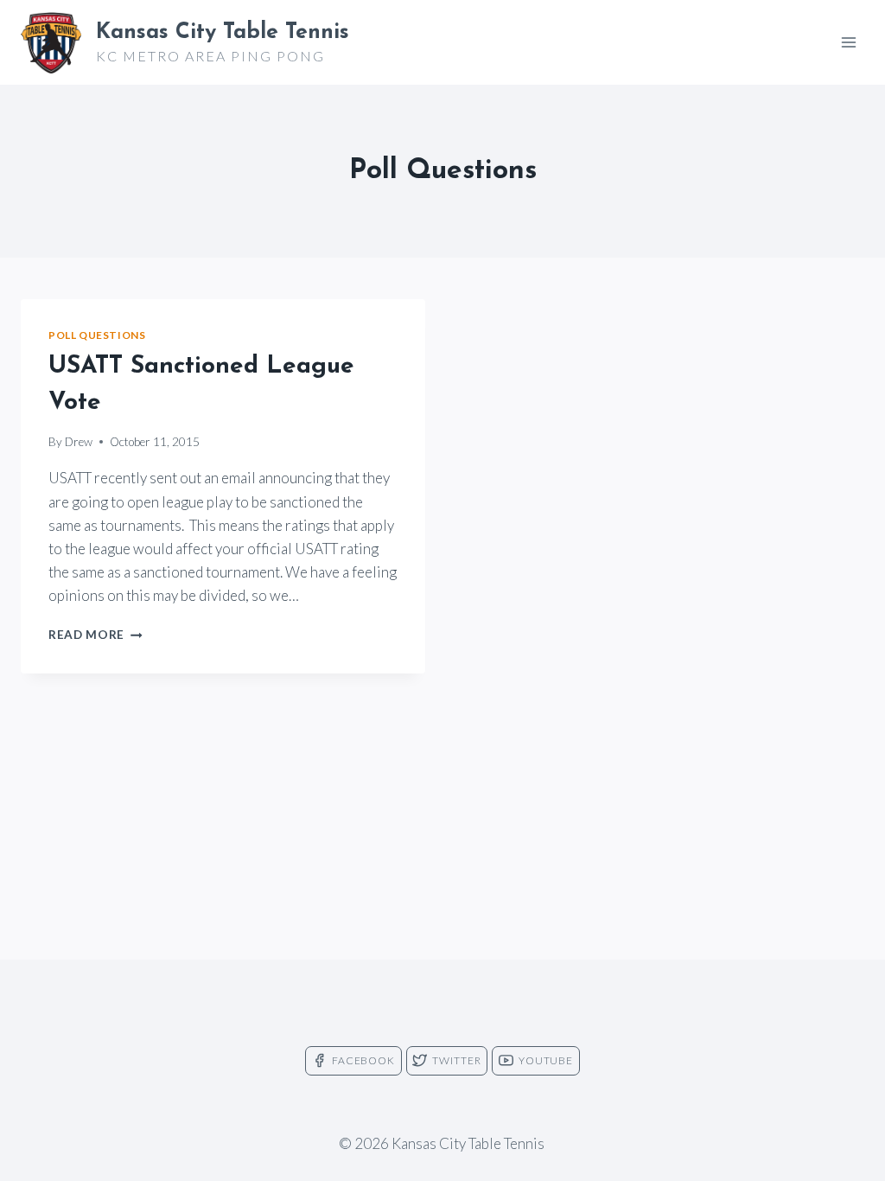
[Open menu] (848, 42)
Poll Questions (96, 335)
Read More (95, 635)
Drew (78, 442)
